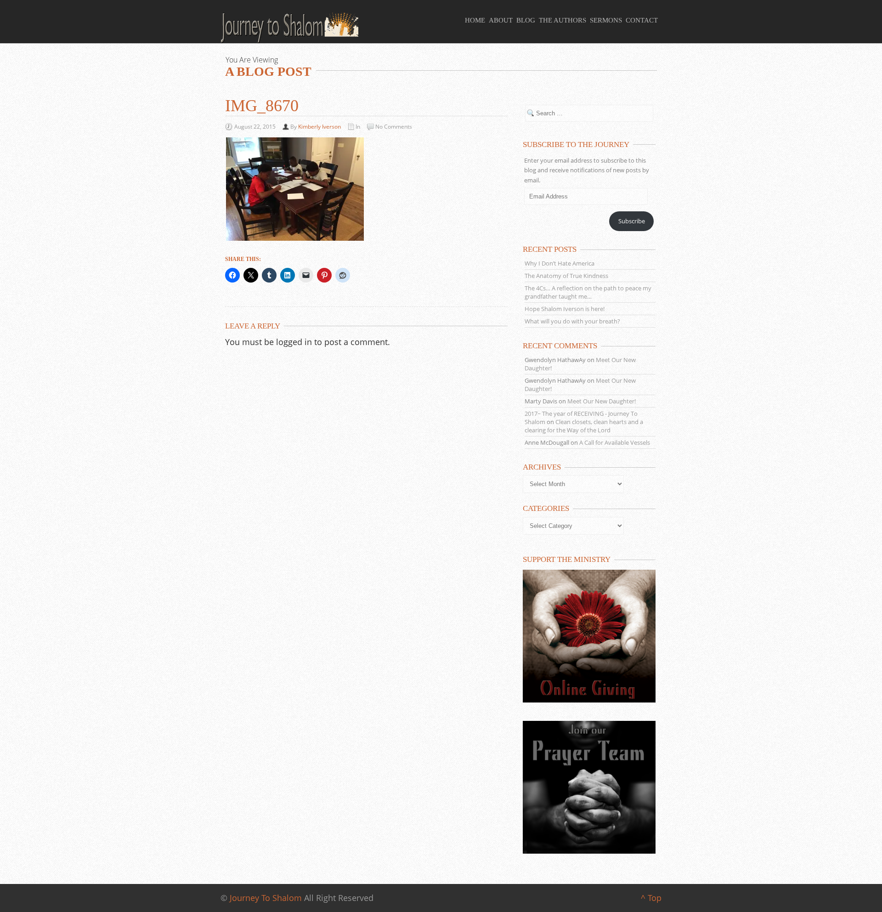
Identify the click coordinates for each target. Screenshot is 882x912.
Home (475, 20)
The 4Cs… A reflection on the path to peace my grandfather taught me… (588, 292)
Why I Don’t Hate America (559, 263)
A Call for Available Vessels (614, 442)
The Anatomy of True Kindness (566, 276)
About (501, 20)
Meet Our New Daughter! (601, 401)
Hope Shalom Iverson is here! (565, 309)
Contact (642, 20)
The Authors (562, 20)
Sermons (606, 20)
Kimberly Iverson (319, 126)
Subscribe (631, 221)
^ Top (651, 897)
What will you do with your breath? (572, 321)
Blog (525, 20)
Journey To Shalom (266, 897)
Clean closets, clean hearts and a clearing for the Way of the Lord (584, 426)
